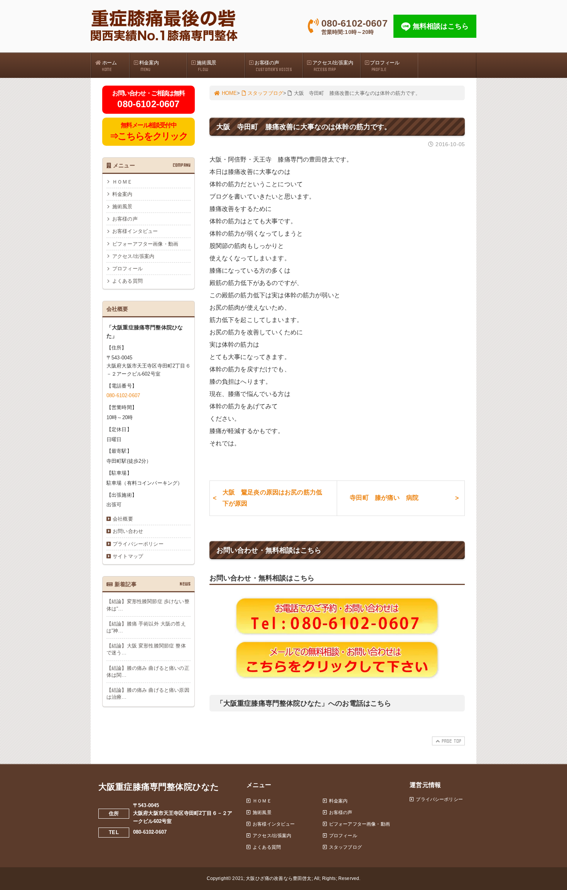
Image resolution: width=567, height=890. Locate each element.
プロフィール (384, 66)
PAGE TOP (451, 741)
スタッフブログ (265, 93)
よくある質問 (127, 281)
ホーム (109, 66)
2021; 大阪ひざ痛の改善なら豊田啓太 (271, 878)
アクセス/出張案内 (332, 66)
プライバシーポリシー (138, 544)
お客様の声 (273, 66)
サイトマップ (128, 556)
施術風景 (206, 66)
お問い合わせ (128, 531)
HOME (229, 93)
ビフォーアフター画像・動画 (145, 244)
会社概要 (123, 519)
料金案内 (149, 66)
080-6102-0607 (123, 395)
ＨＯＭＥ (122, 182)
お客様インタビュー (135, 231)
